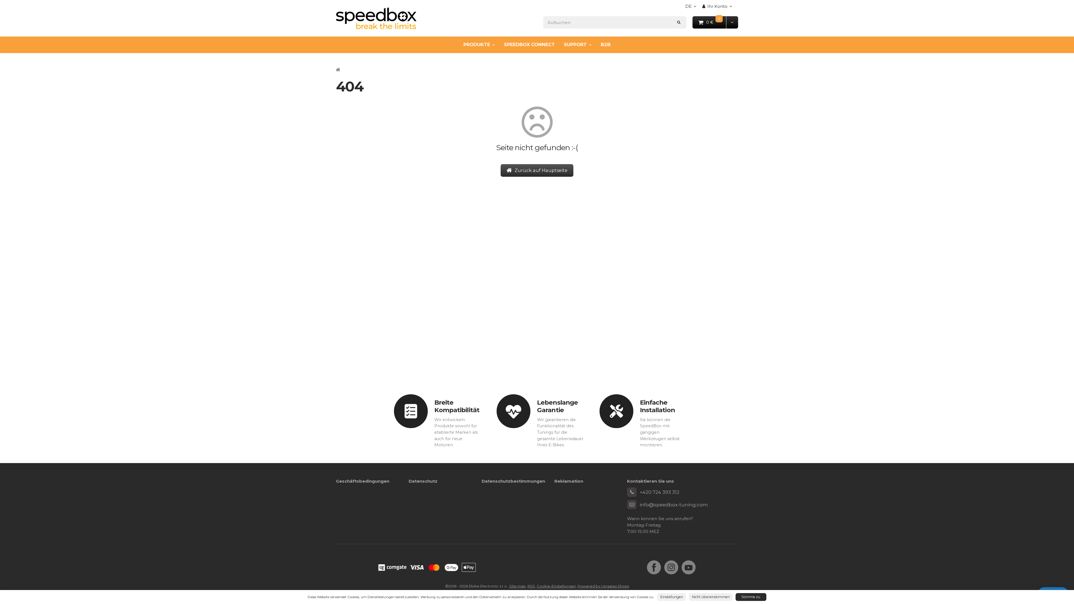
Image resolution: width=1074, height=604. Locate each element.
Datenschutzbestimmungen (513, 481)
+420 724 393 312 (659, 492)
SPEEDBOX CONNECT (529, 44)
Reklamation (568, 481)
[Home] (376, 18)
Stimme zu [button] (750, 597)
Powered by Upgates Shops (603, 586)
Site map (517, 586)
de (692, 8)
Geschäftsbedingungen (362, 481)
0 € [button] (716, 22)
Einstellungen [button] (671, 597)
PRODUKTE (476, 44)
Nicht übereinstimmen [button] (711, 597)
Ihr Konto (717, 6)
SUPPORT (575, 44)
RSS (531, 586)
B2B (606, 44)
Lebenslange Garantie (557, 406)
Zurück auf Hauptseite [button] (541, 170)
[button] (732, 22)
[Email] (632, 504)
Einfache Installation (657, 406)
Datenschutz (423, 481)
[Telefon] (632, 492)
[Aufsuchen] (679, 22)
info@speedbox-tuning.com (674, 505)
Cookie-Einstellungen (556, 586)
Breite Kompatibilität (456, 406)
